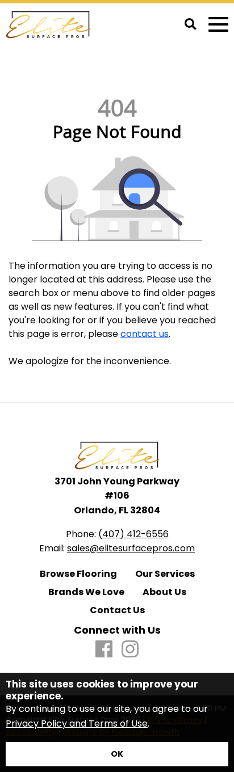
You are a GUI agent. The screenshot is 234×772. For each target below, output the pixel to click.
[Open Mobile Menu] (218, 24)
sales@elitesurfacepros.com (131, 548)
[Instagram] (130, 649)
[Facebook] (103, 649)
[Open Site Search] (190, 25)
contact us (144, 333)
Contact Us (117, 610)
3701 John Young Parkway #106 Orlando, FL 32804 (117, 496)
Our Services (165, 574)
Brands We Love (86, 592)
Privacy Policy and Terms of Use (77, 723)
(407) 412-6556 (133, 534)
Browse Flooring (78, 574)
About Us (164, 592)
